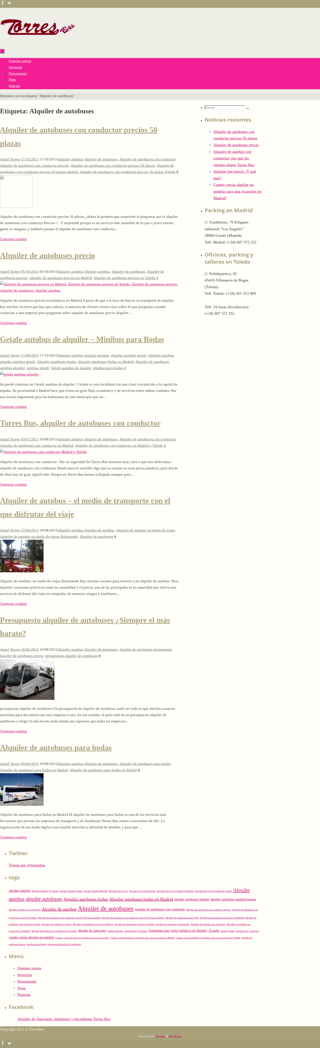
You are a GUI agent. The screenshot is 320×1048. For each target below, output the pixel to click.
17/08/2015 (30, 355)
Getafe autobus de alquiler (71, 368)
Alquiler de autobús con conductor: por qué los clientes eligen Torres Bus (233, 158)
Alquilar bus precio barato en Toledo (213, 891)
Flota (21, 988)
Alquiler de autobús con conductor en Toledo (54, 931)
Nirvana (160, 1036)
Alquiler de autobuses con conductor (147, 159)
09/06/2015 (30, 764)
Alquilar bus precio (118, 891)
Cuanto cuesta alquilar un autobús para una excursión (82, 938)
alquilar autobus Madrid (95, 891)
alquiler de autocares (92, 931)
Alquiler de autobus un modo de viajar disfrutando (39, 537)
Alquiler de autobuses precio (47, 255)
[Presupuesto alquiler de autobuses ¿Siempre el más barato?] (27, 699)
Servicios (24, 975)
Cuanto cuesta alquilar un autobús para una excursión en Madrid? (237, 191)
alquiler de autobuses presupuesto (146, 649)
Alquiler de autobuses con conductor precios (34, 166)
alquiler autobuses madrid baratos (233, 899)
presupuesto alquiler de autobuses (71, 656)
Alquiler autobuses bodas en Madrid (106, 362)
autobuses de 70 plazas (135, 931)
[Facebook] (3, 4)
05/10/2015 (30, 272)
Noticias (23, 994)
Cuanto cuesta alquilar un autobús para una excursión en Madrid (142, 938)
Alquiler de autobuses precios (56, 924)
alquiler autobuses (44, 899)
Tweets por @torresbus (27, 865)
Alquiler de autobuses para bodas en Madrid (34, 770)
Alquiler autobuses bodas (56, 362)
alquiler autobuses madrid (191, 899)
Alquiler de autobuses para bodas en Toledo (103, 770)
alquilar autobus (96, 355)
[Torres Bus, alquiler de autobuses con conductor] (43, 452)
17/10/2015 (30, 159)
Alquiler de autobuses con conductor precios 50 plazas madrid (69, 918)
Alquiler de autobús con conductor (208, 924)
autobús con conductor (247, 931)
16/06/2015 (30, 649)
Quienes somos (29, 968)
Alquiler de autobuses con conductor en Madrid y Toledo (119, 446)
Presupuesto (26, 981)
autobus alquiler (12, 368)
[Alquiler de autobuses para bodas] (22, 805)
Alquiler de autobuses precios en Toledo (124, 278)
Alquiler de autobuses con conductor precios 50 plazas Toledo (127, 172)
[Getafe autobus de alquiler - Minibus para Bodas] (19, 374)
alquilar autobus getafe (129, 355)
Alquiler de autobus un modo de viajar (145, 530)
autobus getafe (38, 368)
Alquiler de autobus (99, 530)
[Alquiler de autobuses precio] (89, 290)
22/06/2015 (30, 530)
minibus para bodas (108, 368)
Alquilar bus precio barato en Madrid (175, 891)
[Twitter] (9, 4)
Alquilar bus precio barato (142, 891)
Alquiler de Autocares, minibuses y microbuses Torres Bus (63, 1019)
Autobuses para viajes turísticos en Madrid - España (183, 931)
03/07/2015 (30, 439)
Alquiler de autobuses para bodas (56, 747)
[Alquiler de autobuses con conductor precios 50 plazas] (16, 207)
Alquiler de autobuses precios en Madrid (60, 278)
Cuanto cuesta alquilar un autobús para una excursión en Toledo (208, 938)
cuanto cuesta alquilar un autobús (31, 937)
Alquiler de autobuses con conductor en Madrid (37, 446)
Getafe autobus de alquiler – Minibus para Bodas (82, 339)
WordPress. (175, 1036)
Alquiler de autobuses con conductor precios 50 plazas (113, 166)
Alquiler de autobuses (101, 159)
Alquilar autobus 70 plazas (45, 891)
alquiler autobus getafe (17, 362)
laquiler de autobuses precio (22, 656)
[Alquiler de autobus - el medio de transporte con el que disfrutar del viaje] (22, 571)
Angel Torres (10, 159)
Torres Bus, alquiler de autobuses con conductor (80, 423)
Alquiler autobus (70, 159)
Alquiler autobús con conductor (25, 910)
